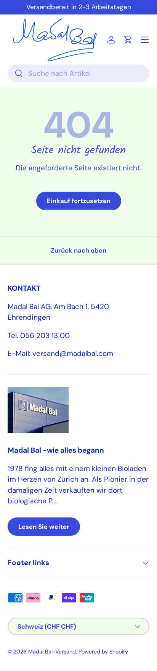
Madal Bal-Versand (52, 651)
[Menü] (144, 39)
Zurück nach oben (78, 250)
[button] (128, 39)
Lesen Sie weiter (43, 526)
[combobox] (78, 73)
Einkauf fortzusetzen (79, 201)
